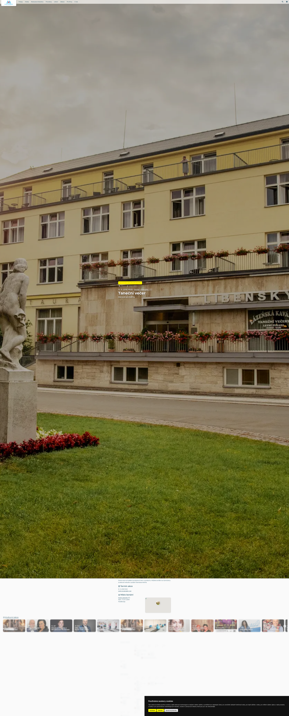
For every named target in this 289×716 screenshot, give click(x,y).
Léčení (56, 1)
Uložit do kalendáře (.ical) (124, 591)
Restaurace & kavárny (37, 1)
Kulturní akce (132, 286)
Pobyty (21, 1)
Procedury (49, 1)
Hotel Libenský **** (143, 290)
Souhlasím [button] (152, 710)
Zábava (62, 1)
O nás (76, 1)
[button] (158, 603)
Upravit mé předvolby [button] (171, 710)
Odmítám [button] (160, 710)
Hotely (27, 1)
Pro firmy (69, 1)
